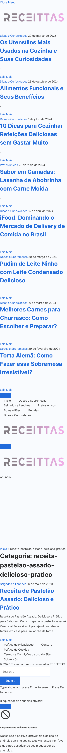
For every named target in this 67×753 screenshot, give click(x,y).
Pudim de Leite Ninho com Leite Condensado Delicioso (31, 272)
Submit (10, 680)
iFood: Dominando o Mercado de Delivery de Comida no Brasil (32, 226)
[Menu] (5, 395)
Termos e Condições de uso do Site (27, 654)
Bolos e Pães (12, 410)
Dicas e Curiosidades (13, 35)
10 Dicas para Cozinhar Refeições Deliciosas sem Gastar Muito (31, 134)
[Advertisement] (33, 513)
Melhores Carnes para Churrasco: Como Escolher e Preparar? (30, 318)
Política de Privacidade (19, 644)
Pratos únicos (9, 165)
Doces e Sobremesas (14, 256)
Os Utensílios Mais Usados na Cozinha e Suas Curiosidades (28, 50)
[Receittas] (33, 440)
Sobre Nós (11, 659)
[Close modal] (5, 706)
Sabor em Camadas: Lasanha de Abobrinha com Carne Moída (30, 180)
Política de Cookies (16, 649)
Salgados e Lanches (17, 405)
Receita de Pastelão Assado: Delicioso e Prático (27, 599)
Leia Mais (6, 76)
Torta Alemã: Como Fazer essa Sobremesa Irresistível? (31, 364)
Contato (46, 644)
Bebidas (33, 410)
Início (7, 400)
